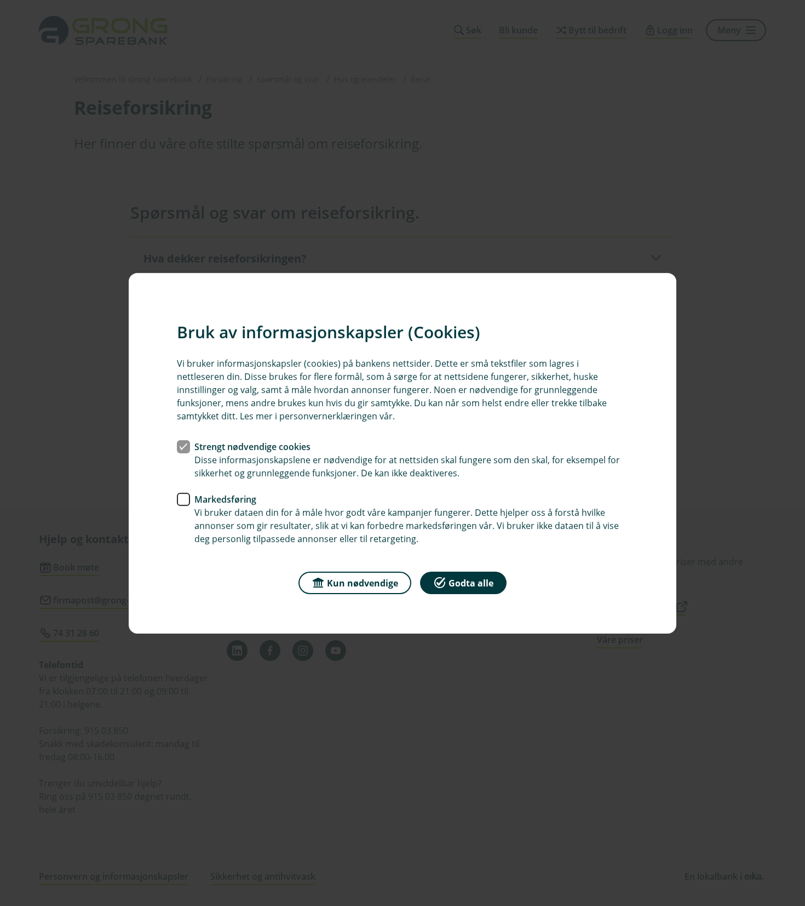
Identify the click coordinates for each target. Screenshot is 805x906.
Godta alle (471, 583)
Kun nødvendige (362, 583)
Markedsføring (225, 499)
